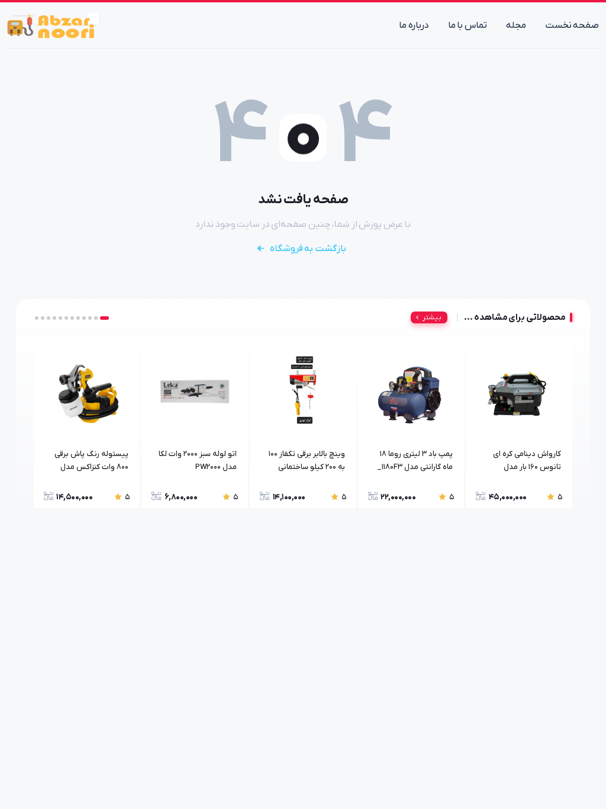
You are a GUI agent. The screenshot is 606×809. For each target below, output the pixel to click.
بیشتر (432, 317)
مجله (516, 25)
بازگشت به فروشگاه (308, 249)
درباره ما (414, 25)
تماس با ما (467, 25)
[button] (107, 318)
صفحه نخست (572, 25)
